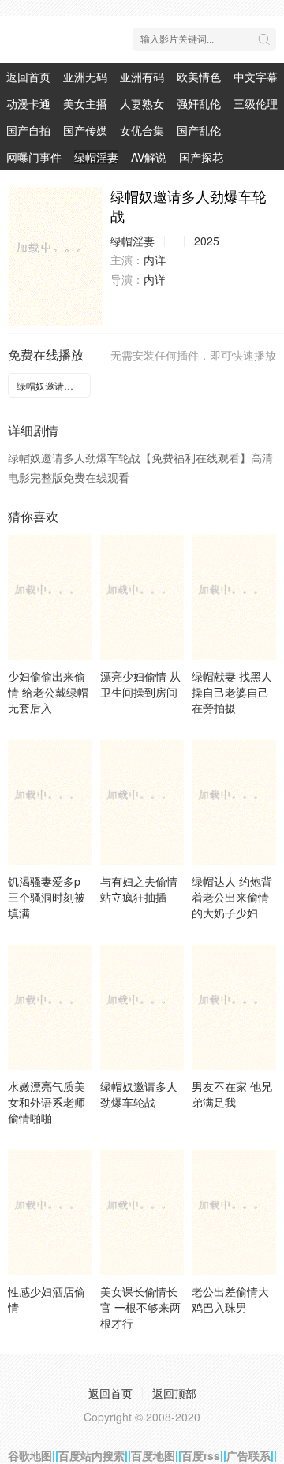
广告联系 (248, 1455)
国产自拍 (28, 130)
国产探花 (201, 157)
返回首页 (28, 76)
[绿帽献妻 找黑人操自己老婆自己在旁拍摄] (234, 597)
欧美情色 (199, 76)
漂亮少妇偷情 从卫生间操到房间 (140, 684)
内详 (155, 259)
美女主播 (85, 103)
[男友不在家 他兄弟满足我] (234, 1007)
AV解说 (148, 157)
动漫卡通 (28, 103)
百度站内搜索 (91, 1455)
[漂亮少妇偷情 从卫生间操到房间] (142, 597)
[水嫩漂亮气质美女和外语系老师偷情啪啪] (50, 1007)
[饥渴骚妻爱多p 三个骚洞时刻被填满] (50, 802)
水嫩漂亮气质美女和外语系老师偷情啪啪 (46, 1102)
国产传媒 (85, 130)
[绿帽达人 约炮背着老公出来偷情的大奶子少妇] (234, 802)
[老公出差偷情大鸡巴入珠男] (234, 1212)
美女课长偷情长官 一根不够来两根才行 (140, 1307)
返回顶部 (174, 1393)
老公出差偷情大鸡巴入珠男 (230, 1299)
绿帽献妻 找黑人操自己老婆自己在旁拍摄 (232, 691)
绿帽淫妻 (96, 157)
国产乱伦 (199, 130)
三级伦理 (256, 103)
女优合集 (142, 130)
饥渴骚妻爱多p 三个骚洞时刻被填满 (46, 897)
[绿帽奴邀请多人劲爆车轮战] (55, 256)
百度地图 (153, 1455)
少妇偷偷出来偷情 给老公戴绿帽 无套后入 (48, 691)
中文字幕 (256, 76)
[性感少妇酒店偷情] (50, 1212)
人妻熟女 (142, 103)
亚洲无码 (85, 76)
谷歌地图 (30, 1455)
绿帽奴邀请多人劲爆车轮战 (54, 385)
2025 (206, 240)
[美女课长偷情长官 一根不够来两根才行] (142, 1212)
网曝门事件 (34, 157)
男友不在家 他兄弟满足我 (232, 1094)
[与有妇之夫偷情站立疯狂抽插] (142, 802)
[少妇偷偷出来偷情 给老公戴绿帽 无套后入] (50, 597)
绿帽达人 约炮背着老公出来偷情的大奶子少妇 (232, 897)
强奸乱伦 (199, 103)
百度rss (200, 1455)
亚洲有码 (142, 76)
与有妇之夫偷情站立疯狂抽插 (139, 889)
